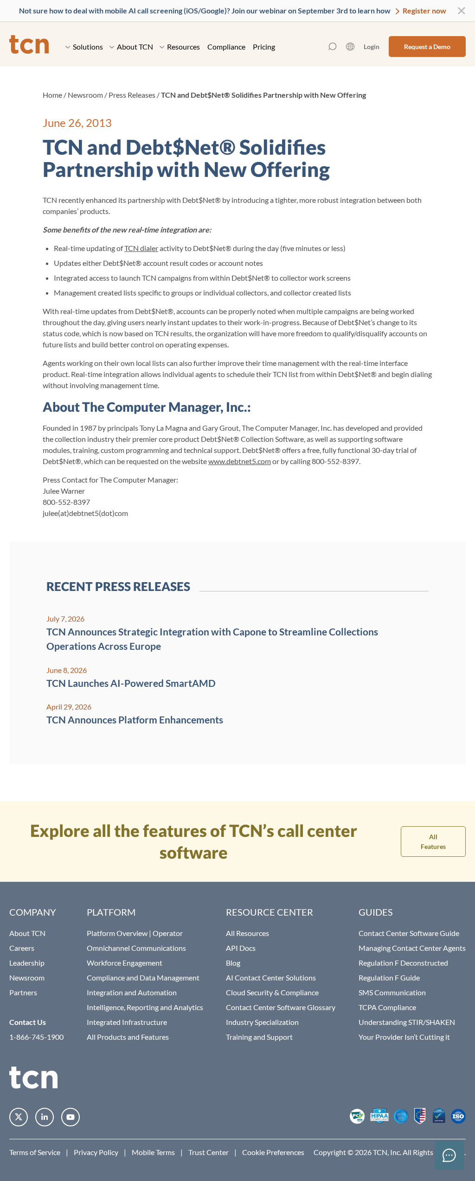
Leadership (27, 962)
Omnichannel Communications (136, 947)
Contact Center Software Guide (409, 933)
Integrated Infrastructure (127, 1022)
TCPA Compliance (387, 1007)
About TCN (135, 46)
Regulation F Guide (389, 977)
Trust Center (208, 1152)
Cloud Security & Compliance (272, 992)
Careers (21, 947)
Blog (233, 962)
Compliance (226, 46)
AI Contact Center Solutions (271, 977)
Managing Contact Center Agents (412, 947)
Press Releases (132, 94)
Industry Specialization (262, 1022)
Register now (423, 10)
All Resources (247, 933)
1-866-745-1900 (36, 1036)
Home (52, 94)
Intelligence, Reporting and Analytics (145, 1007)
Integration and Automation (132, 992)
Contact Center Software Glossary (280, 1007)
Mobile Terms (153, 1152)
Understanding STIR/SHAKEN (407, 1022)
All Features (433, 841)
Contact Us (27, 1022)
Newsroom (85, 94)
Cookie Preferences (273, 1152)
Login (371, 46)
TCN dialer (141, 248)
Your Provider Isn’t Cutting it (404, 1036)
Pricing (264, 46)
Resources (183, 46)
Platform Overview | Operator (135, 933)
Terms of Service (34, 1152)
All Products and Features (128, 1036)
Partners (23, 992)
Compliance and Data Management (143, 977)
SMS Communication (392, 992)
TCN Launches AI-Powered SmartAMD (131, 683)
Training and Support (259, 1036)
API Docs (241, 947)
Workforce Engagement (124, 962)
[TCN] (29, 46)
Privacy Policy (96, 1152)
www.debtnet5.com (239, 461)
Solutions (88, 46)
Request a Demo (427, 46)
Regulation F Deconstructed (403, 962)
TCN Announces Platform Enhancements (134, 719)
